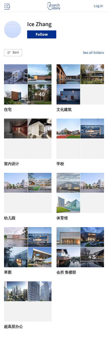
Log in (98, 6)
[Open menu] (6, 6)
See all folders (93, 52)
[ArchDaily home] (53, 6)
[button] (13, 52)
